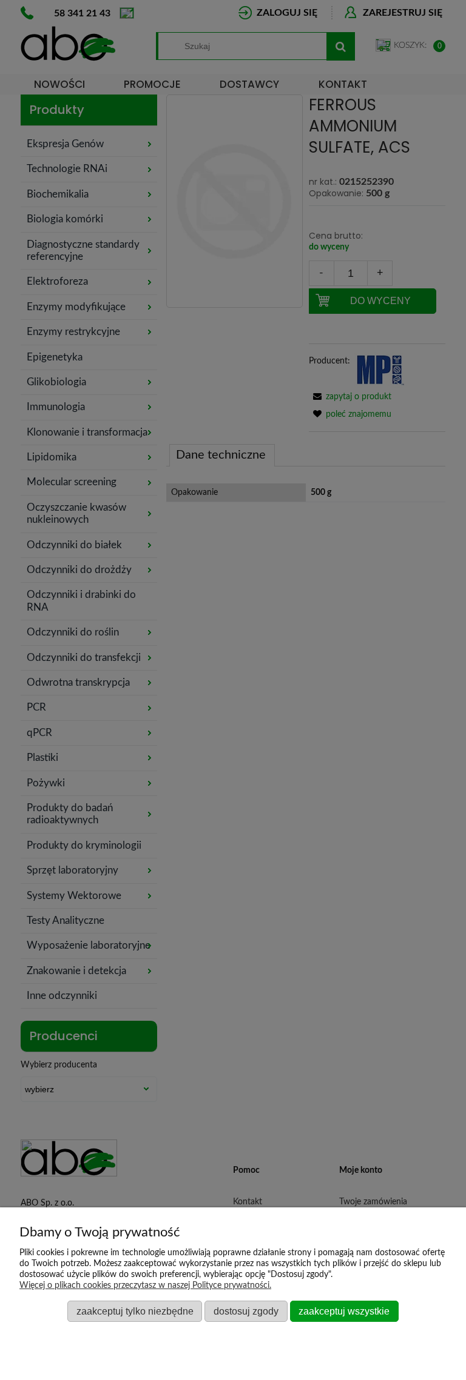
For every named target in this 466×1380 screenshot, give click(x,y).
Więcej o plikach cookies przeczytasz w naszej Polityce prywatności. (145, 1285)
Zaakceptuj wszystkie (344, 1310)
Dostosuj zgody (246, 1310)
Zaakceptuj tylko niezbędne (135, 1310)
